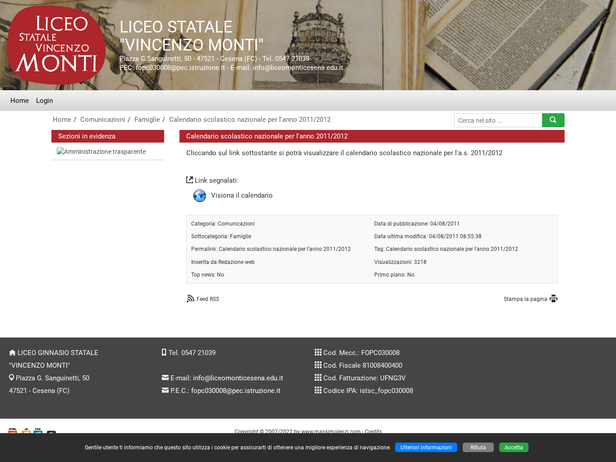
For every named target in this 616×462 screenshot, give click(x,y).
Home (19, 101)
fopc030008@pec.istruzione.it (235, 391)
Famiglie (147, 120)
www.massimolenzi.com (331, 431)
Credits (373, 431)
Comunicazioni (102, 120)
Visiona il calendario (242, 195)
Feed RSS (208, 299)
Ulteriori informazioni (426, 447)
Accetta (514, 447)
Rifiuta (478, 447)
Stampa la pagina (525, 299)
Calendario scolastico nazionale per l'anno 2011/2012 (250, 120)
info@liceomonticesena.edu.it (238, 378)
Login (44, 101)
